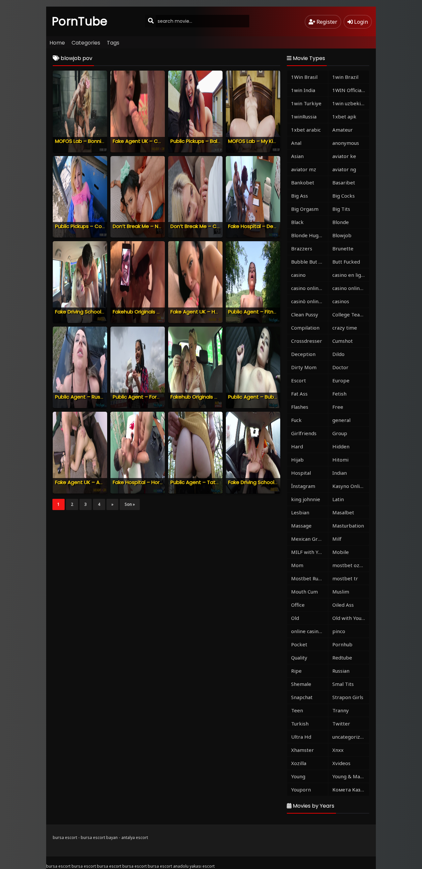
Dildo (338, 354)
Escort (298, 380)
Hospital (301, 472)
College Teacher (350, 314)
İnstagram (303, 486)
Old (295, 618)
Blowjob (341, 235)
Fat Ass (299, 393)
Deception (303, 354)
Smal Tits (343, 684)
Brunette (342, 248)
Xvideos (341, 763)
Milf (337, 538)
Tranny (340, 710)
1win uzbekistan (350, 103)
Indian (339, 472)
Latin (338, 499)
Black (297, 222)
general (341, 420)
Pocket (299, 644)
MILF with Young (309, 552)
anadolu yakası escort (194, 866)
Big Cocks (343, 195)
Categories (86, 43)
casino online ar (350, 288)
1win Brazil (345, 77)
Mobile (340, 552)
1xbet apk (344, 116)
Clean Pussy (304, 314)
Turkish (300, 723)
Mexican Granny (309, 538)
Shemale (301, 684)
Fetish (339, 393)
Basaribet (343, 182)
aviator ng (344, 169)
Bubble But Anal (309, 261)
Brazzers (301, 248)
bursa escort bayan (99, 837)
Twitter (341, 723)
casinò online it (308, 301)
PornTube (80, 21)
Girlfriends (303, 433)
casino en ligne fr (350, 275)
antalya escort (134, 837)
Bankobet (302, 182)
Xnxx (338, 750)
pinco (338, 631)
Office (298, 604)
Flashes (299, 406)
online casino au (309, 631)
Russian (340, 670)
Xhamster (302, 750)
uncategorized (349, 736)
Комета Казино (350, 789)
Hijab (297, 459)
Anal (296, 143)
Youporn (301, 789)
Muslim (340, 591)
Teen (297, 710)
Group (339, 433)
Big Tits (341, 209)
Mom (297, 565)
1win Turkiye (306, 103)
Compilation (305, 327)
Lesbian (300, 512)
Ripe (296, 670)
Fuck (296, 420)
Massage (301, 525)
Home (57, 43)
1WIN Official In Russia (350, 90)
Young (298, 776)
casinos (340, 301)
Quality (299, 657)
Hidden (340, 446)
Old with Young (349, 618)
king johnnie (305, 499)
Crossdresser (306, 341)
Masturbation (348, 525)
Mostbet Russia (309, 578)
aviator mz (303, 169)
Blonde (340, 222)
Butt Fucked (346, 261)
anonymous (345, 143)
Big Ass (299, 195)
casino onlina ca (309, 288)
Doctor (340, 367)
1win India (303, 90)
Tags (113, 43)
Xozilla (298, 763)
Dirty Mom (303, 367)
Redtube (342, 657)
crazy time (344, 327)
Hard (297, 446)
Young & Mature (350, 776)
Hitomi (340, 459)
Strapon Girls (347, 697)
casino (298, 275)
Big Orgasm (304, 209)
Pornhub (342, 644)
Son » (130, 504)
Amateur (342, 129)
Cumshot (342, 341)
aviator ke (344, 156)
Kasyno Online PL (350, 486)
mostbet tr (345, 578)
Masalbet (343, 512)
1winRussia (303, 116)
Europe (340, 380)
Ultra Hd (301, 736)
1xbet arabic (306, 129)
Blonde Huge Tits (309, 235)
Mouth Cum (304, 591)
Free (337, 406)
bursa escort (65, 837)
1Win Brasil (304, 77)
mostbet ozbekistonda (350, 565)
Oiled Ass (343, 604)
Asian (297, 156)
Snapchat (302, 697)
